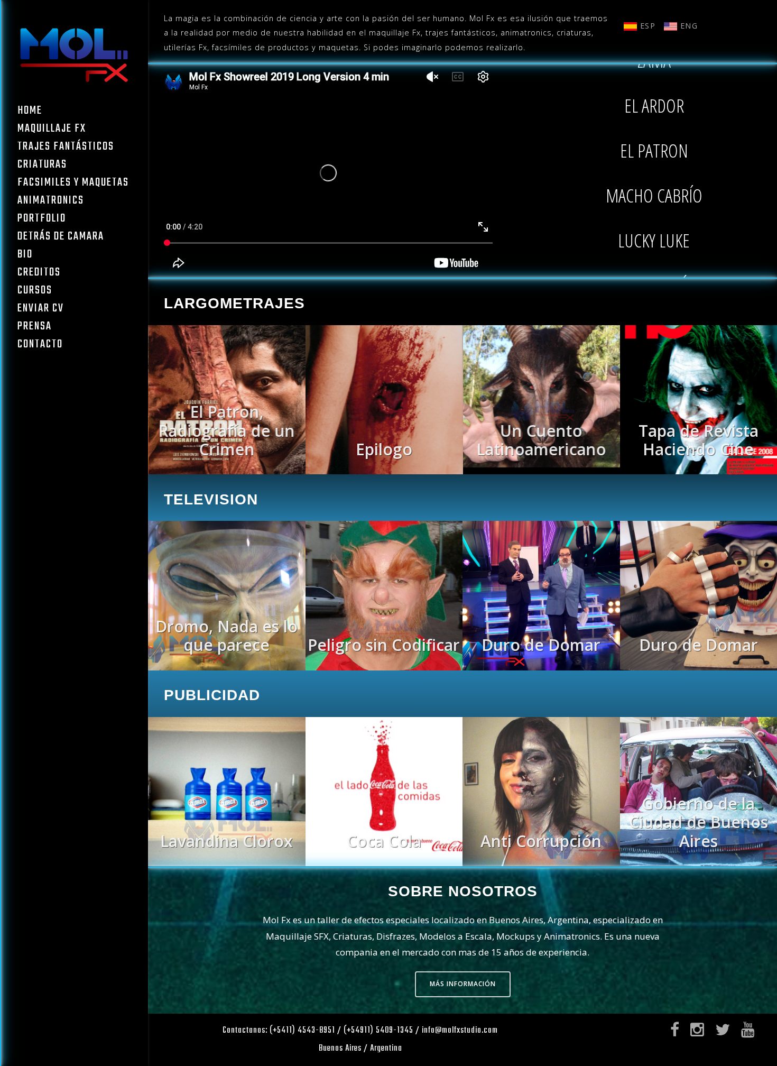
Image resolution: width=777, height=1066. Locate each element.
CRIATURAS (42, 164)
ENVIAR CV (40, 308)
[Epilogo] (227, 471)
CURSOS (34, 290)
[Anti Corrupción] (384, 863)
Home (29, 111)
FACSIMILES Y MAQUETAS (73, 182)
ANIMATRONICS (50, 200)
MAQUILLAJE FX (51, 128)
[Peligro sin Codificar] (227, 667)
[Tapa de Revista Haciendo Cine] (541, 471)
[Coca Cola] (227, 863)
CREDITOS (39, 272)
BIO (25, 254)
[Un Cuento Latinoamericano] (384, 471)
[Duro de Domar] (384, 667)
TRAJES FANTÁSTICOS (65, 146)
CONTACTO (40, 344)
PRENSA (34, 326)
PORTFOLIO (41, 218)
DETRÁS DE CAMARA (60, 236)
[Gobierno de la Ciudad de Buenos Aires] (541, 863)
